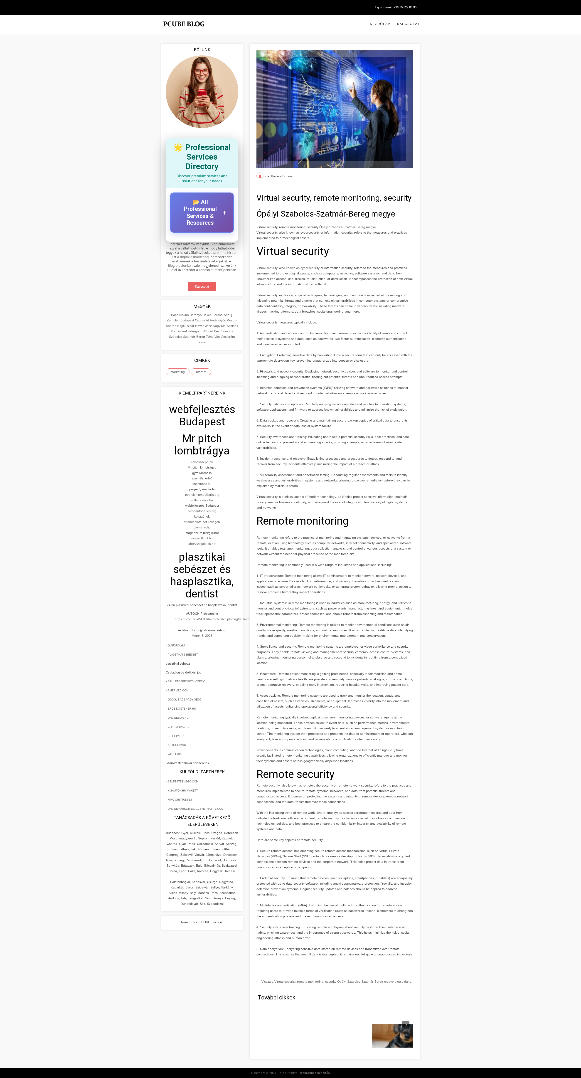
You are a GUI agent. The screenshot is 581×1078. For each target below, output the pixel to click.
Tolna (210, 336)
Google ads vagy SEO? (184, 699)
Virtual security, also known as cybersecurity (288, 268)
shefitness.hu (202, 484)
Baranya (196, 315)
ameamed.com (178, 690)
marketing (177, 372)
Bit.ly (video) (177, 736)
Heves (200, 326)
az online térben (224, 252)
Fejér (214, 320)
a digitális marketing (193, 257)
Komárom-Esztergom (186, 331)
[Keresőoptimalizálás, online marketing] (184, 29)
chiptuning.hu (179, 726)
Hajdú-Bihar (186, 326)
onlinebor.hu (178, 717)
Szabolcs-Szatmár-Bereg (187, 336)
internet (200, 372)
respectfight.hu (202, 538)
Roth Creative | (304, 1073)
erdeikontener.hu (182, 708)
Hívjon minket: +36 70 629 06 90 (395, 7)
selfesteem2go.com (183, 781)
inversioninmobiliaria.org (202, 494)
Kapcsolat (408, 24)
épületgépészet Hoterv (186, 681)
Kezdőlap (380, 24)
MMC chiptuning (180, 799)
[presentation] (405, 1025)
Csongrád (202, 320)
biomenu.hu (202, 527)
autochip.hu (177, 745)
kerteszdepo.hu (202, 462)
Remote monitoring (270, 537)
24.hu (171, 605)
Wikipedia (175, 754)
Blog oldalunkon (180, 265)
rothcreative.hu (202, 500)
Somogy (227, 331)
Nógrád (208, 331)
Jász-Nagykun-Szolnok (221, 326)
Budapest (187, 320)
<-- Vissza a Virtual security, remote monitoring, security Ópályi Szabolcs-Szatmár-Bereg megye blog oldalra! (334, 981)
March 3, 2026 (202, 635)
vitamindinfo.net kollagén (202, 522)
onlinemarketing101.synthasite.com (196, 808)
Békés (207, 315)
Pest (217, 331)
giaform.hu (176, 645)
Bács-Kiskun (180, 315)
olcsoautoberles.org (202, 511)
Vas (217, 336)
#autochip (214, 619)
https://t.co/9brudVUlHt (191, 619)
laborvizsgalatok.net (202, 543)
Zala (202, 342)
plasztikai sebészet (183, 654)
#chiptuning (229, 619)
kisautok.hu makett (183, 790)
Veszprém (228, 336)
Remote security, (268, 785)
